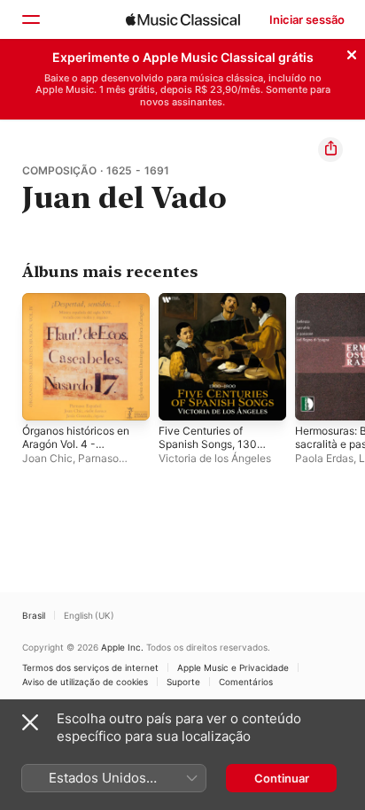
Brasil (33, 615)
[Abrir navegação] (30, 19)
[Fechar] (351, 52)
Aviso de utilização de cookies (85, 681)
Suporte (183, 681)
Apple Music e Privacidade (233, 667)
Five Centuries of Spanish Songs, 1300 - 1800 (211, 444)
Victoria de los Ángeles (215, 458)
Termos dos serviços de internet (90, 667)
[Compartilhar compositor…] (330, 149)
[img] (183, 19)
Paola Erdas (324, 458)
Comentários (246, 681)
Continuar (281, 778)
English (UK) (89, 615)
